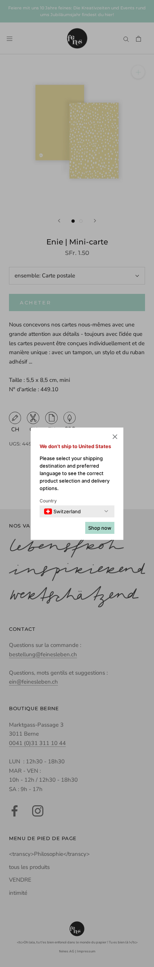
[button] (115, 438)
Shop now (99, 528)
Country (48, 501)
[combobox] (62, 511)
